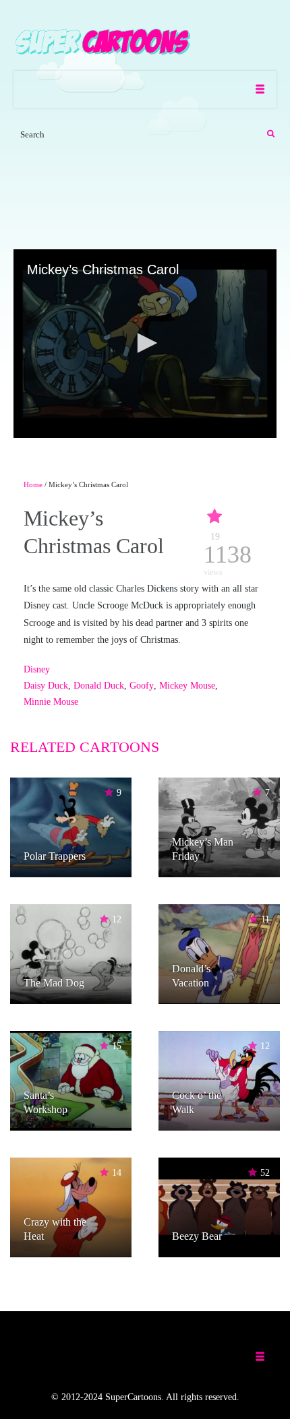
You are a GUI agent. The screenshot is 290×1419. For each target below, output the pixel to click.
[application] (145, 343)
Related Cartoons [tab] (84, 746)
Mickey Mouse (187, 686)
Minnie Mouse (51, 702)
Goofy (141, 686)
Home (33, 484)
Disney (37, 669)
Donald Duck (99, 686)
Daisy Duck (46, 686)
